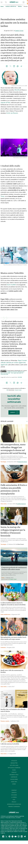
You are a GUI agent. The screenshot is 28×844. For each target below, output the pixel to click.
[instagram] (18, 836)
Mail (14, 799)
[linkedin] (22, 836)
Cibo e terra (3, 504)
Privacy (14, 802)
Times (2, 196)
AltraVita (17, 90)
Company (14, 790)
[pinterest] (9, 836)
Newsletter (14, 763)
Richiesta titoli (14, 774)
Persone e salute (5, 721)
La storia (14, 797)
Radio (14, 770)
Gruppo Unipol (13, 579)
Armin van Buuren (12, 113)
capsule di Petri (5, 103)
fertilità (20, 377)
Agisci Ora (14, 781)
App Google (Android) (14, 767)
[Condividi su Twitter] (10, 66)
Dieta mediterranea (5, 614)
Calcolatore (14, 779)
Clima (2, 577)
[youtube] (15, 836)
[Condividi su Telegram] (21, 66)
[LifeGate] (14, 2)
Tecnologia (3, 462)
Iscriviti (12, 412)
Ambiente (3, 647)
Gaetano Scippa (19, 31)
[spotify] (12, 836)
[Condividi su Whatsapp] (18, 66)
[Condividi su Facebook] (7, 66)
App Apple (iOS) (14, 765)
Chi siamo (14, 795)
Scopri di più (18, 390)
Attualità (14, 760)
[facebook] (3, 836)
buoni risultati (11, 285)
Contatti (14, 792)
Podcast (14, 772)
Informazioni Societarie (14, 804)
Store (7, 2)
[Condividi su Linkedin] (14, 66)
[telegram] (25, 836)
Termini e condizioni (14, 806)
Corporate (14, 777)
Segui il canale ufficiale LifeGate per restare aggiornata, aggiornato (14, 363)
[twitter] (6, 836)
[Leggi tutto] (26, 421)
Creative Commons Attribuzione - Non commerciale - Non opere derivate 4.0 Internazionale (13, 373)
